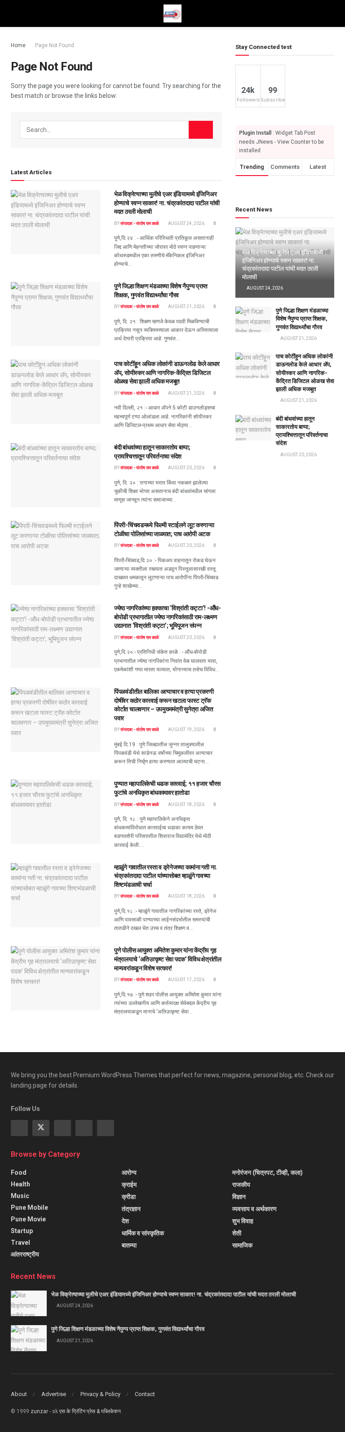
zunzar (39, 1411)
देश (125, 1221)
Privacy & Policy (100, 1394)
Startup (22, 1230)
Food (19, 1172)
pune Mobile (29, 1207)
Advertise (53, 1394)
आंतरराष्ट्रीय (25, 1254)
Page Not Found (54, 45)
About (19, 1394)
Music (20, 1195)
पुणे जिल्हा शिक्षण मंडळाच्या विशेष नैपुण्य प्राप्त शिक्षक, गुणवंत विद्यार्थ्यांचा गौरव (302, 318)
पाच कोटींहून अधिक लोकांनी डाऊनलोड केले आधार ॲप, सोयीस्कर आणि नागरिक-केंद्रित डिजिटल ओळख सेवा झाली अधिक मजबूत (167, 372)
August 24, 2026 (185, 223)
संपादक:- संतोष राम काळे (139, 223)
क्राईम (129, 1184)
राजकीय (241, 1184)
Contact (145, 1394)
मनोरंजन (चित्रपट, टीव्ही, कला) (267, 1172)
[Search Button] (201, 130)
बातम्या (129, 1245)
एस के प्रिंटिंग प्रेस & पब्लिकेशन (90, 1411)
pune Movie (28, 1219)
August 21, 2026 (185, 306)
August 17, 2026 (185, 979)
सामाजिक (242, 1245)
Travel (20, 1242)
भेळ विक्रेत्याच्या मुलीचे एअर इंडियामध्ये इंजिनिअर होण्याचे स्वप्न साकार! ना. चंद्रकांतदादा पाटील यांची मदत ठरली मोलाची (167, 202)
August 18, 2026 (185, 804)
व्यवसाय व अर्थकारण (254, 1208)
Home (18, 45)
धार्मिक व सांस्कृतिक (143, 1233)
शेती (236, 1233)
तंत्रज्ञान (131, 1208)
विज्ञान (239, 1196)
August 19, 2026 (185, 729)
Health (20, 1184)
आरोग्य (129, 1172)
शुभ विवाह (242, 1221)
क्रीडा (129, 1196)
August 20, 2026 (185, 467)
